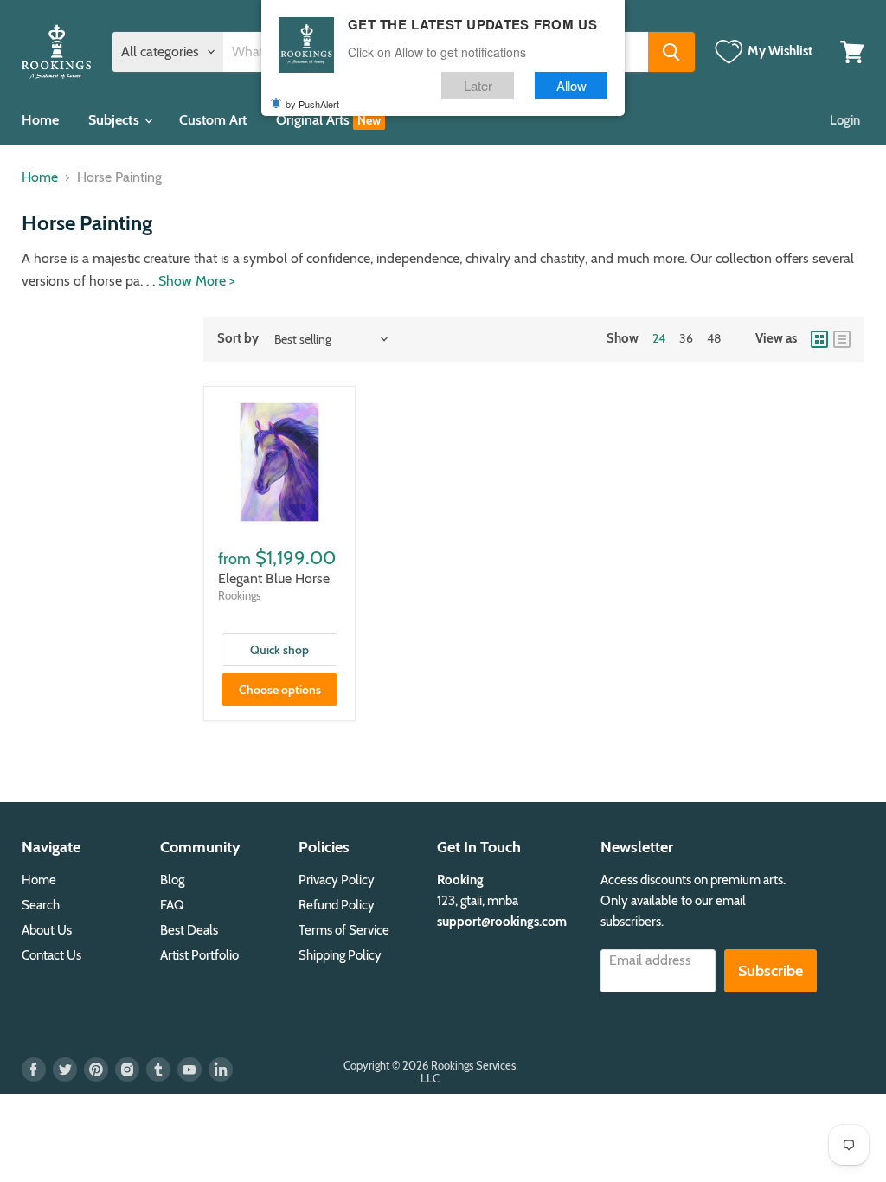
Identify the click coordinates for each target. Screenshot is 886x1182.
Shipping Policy (340, 955)
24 (658, 338)
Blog (172, 880)
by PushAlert (312, 104)
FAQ (172, 905)
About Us (47, 930)
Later (478, 85)
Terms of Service (344, 930)
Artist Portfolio (199, 955)
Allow (571, 85)
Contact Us (51, 955)
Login (845, 120)
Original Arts (314, 120)
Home (40, 120)
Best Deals (189, 930)
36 (686, 338)
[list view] (842, 339)
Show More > (196, 281)
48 (714, 338)
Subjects (115, 120)
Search (41, 905)
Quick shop (279, 650)
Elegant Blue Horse (274, 578)
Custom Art (213, 120)
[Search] (671, 52)
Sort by (238, 338)
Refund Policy (337, 905)
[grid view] (819, 339)
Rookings (239, 595)
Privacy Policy (337, 880)
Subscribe (770, 970)
